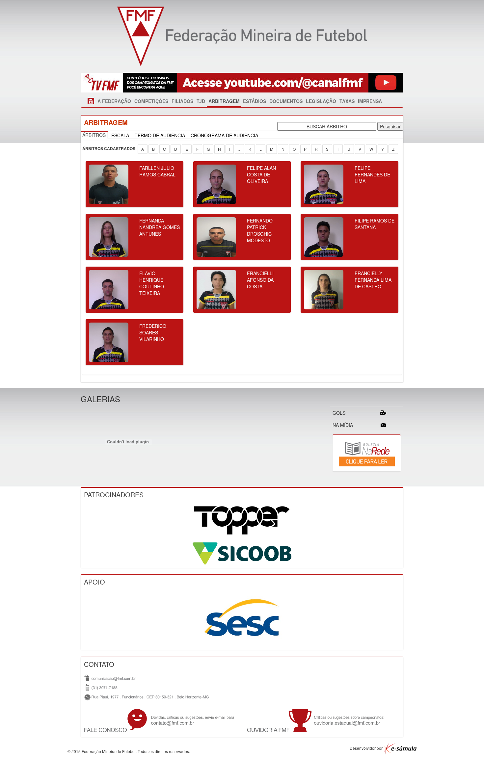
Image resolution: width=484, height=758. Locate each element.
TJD (201, 101)
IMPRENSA (370, 101)
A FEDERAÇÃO (114, 101)
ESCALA (120, 135)
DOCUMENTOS (286, 101)
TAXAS (347, 101)
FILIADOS (182, 101)
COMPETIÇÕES (151, 101)
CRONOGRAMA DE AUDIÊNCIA (224, 135)
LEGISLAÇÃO (321, 101)
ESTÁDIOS (254, 101)
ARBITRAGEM (224, 101)
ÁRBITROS (94, 135)
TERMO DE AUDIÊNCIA (160, 135)
